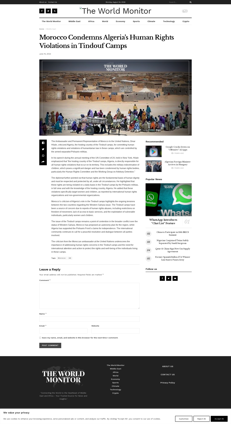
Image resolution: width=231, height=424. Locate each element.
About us (43, 2)
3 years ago (178, 153)
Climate (151, 21)
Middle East (74, 21)
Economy (120, 21)
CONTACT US (168, 374)
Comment (45, 280)
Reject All (201, 419)
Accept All (219, 419)
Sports (136, 21)
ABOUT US (167, 366)
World (105, 21)
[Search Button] (190, 2)
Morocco (62, 258)
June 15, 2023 (45, 54)
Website (95, 326)
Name (43, 313)
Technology (169, 21)
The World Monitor (51, 21)
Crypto (185, 21)
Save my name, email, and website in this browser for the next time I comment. (80, 338)
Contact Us (52, 2)
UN (70, 258)
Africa (91, 21)
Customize (183, 419)
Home (41, 29)
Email (43, 325)
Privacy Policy (167, 382)
